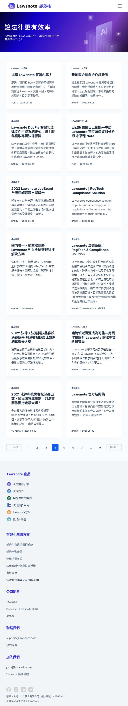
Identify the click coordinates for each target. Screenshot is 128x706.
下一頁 (113, 447)
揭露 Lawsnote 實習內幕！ (31, 75)
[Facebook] (8, 689)
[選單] (120, 6)
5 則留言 (101, 308)
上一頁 (15, 447)
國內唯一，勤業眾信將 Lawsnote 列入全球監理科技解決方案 (33, 249)
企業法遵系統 (14, 558)
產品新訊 (15, 121)
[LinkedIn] (23, 689)
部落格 (10, 616)
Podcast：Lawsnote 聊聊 (22, 609)
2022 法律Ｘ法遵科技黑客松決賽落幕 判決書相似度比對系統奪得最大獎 (33, 337)
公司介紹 (11, 602)
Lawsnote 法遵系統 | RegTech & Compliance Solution (90, 249)
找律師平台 (19, 519)
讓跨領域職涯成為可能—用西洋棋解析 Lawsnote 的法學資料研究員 (94, 337)
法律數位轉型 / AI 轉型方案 (22, 580)
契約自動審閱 (14, 551)
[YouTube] (30, 689)
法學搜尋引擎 (21, 484)
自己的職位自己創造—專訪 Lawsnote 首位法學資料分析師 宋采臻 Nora (93, 131)
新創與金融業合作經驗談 (90, 75)
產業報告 (15, 182)
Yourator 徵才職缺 (17, 674)
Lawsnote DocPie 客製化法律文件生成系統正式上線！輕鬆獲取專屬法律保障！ (33, 131)
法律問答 (18, 491)
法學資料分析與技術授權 (21, 565)
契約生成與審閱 (22, 498)
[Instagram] (16, 689)
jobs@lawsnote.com (19, 667)
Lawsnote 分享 (19, 68)
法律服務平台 (21, 505)
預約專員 (11, 645)
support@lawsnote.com (21, 638)
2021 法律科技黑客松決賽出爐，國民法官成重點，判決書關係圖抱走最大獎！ (33, 398)
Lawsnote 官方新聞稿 (88, 394)
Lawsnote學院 (21, 512)
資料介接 (11, 572)
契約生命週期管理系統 (19, 544)
